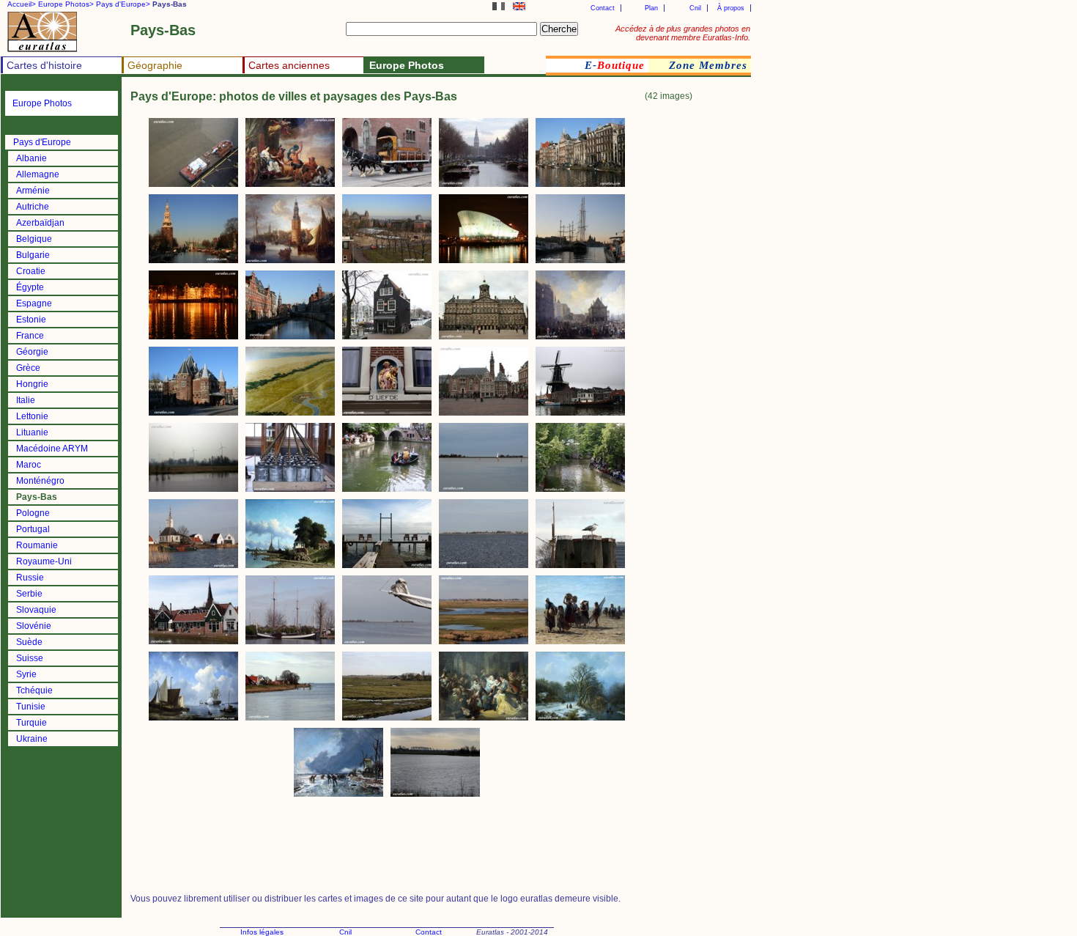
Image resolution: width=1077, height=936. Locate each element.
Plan (651, 8)
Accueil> (21, 4)
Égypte (30, 287)
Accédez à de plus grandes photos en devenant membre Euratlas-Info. (682, 33)
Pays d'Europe (42, 142)
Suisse (29, 658)
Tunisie (30, 706)
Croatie (30, 271)
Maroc (28, 465)
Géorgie (32, 352)
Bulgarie (33, 255)
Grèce (28, 368)
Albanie (31, 158)
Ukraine (32, 739)
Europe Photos (42, 103)
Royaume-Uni (44, 561)
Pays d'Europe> (123, 4)
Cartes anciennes (289, 65)
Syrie (26, 674)
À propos (730, 8)
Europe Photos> (66, 4)
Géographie (154, 65)
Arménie (33, 190)
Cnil (695, 8)
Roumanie (37, 545)
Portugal (33, 529)
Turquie (31, 723)
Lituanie (32, 432)
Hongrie (32, 384)
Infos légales (262, 932)
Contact (603, 8)
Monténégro (40, 481)
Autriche (32, 207)
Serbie (29, 594)
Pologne (33, 513)
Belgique (34, 239)
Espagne (34, 303)
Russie (30, 577)
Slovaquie (36, 610)
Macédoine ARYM (52, 448)
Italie (25, 400)
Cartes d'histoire (44, 65)
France (30, 336)
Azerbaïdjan (40, 223)
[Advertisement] (692, 333)
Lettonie (32, 416)
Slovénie (33, 626)
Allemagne (37, 174)
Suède (29, 642)
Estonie (31, 319)
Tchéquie (34, 690)
